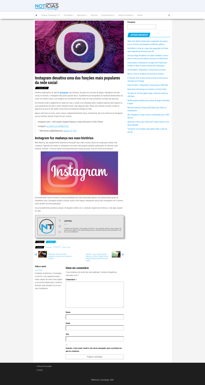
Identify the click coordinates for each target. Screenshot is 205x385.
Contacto (40, 370)
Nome (68, 312)
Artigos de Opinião (125, 15)
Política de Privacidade (44, 366)
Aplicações (81, 15)
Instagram (57, 247)
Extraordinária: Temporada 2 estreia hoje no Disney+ (146, 70)
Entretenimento (107, 15)
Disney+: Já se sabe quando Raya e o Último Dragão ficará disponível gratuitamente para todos (97, 257)
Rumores (94, 15)
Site (67, 334)
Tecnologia (68, 15)
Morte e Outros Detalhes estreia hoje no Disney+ (145, 74)
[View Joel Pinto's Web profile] (60, 226)
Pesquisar (131, 22)
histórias (48, 247)
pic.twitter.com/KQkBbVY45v (58, 126)
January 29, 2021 (70, 131)
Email (68, 323)
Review (140, 15)
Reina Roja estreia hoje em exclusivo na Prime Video (146, 89)
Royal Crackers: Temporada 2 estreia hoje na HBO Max (147, 85)
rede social (66, 247)
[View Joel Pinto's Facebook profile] (60, 221)
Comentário (71, 279)
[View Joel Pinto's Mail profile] (60, 232)
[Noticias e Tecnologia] (36, 15)
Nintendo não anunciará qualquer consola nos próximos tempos (60, 256)
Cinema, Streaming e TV (50, 15)
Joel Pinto (38, 270)
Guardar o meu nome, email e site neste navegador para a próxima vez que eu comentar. (94, 349)
